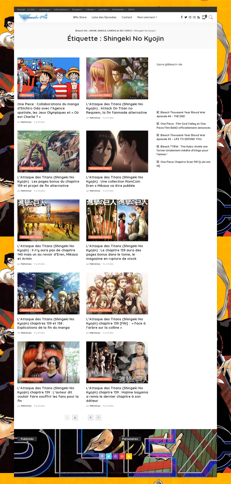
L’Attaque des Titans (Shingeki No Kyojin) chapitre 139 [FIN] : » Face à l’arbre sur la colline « (116, 323)
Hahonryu (26, 122)
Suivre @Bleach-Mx (169, 64)
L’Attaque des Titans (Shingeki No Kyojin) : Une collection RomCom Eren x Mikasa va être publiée (114, 181)
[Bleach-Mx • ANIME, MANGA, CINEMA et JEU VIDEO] (32, 17)
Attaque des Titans (100, 95)
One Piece (26, 95)
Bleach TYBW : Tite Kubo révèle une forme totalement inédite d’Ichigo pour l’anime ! (183, 150)
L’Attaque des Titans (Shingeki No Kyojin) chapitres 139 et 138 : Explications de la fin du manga (45, 323)
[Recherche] (211, 17)
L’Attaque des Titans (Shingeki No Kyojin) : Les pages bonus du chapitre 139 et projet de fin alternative (48, 181)
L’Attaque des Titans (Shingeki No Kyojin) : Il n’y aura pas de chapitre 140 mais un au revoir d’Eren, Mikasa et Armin (47, 252)
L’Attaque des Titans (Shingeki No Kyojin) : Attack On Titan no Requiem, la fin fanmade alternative (116, 108)
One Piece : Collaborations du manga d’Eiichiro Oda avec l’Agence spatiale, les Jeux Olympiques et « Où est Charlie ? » (48, 110)
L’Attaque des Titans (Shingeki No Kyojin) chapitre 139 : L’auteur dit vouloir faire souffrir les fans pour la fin (48, 394)
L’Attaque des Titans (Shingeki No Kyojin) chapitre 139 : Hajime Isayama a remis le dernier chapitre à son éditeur (117, 394)
